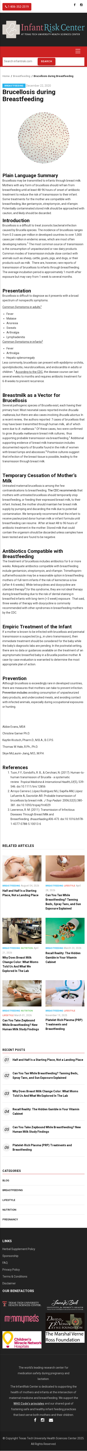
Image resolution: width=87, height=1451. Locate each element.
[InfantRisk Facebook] (35, 1420)
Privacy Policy (11, 1269)
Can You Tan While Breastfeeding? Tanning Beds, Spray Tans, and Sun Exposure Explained (45, 1075)
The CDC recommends (62, 490)
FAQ (5, 1262)
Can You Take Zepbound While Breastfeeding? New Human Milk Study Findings (47, 1129)
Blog (5, 1180)
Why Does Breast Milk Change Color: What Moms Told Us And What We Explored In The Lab (45, 1093)
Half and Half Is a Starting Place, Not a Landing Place (48, 1059)
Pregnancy (10, 1219)
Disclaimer (9, 1283)
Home (6, 76)
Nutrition (27, 948)
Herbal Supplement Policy (18, 1249)
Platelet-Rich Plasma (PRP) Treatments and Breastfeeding (42, 1147)
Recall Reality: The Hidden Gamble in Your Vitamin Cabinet (46, 1111)
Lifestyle (69, 885)
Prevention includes (15, 692)
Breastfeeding (21, 76)
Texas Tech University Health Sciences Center (48, 1438)
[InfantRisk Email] (51, 1420)
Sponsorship (10, 1256)
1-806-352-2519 (18, 6)
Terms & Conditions (14, 1276)
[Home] (43, 29)
